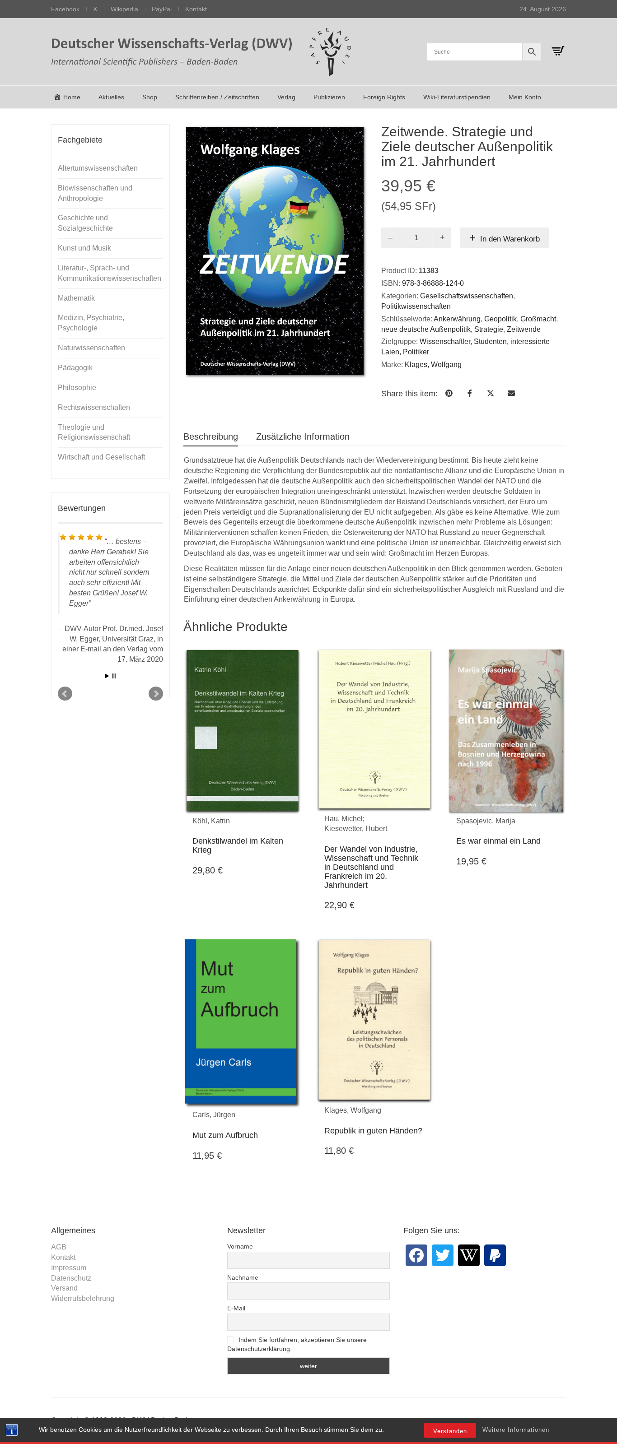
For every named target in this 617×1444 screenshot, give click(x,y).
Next (156, 813)
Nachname (242, 1277)
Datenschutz (71, 1278)
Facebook (65, 9)
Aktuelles (111, 97)
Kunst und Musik (84, 248)
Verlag (286, 97)
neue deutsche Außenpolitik (426, 329)
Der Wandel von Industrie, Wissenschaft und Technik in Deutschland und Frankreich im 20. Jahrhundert (371, 867)
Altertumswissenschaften (98, 168)
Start (107, 795)
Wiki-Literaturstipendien (457, 97)
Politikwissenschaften (416, 306)
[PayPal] (495, 1255)
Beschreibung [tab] (210, 436)
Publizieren (329, 97)
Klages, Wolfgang (433, 364)
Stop (114, 795)
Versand (64, 1288)
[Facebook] (416, 1255)
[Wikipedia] (469, 1255)
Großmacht (538, 319)
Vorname (240, 1246)
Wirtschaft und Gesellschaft (101, 457)
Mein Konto (525, 97)
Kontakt (196, 9)
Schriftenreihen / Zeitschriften (217, 97)
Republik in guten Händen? (373, 1130)
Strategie (488, 329)
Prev (65, 813)
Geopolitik (500, 319)
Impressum (68, 1268)
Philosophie (77, 387)
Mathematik (76, 298)
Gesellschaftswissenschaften (466, 296)
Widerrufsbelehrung (82, 1298)
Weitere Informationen (515, 1429)
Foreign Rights (384, 97)
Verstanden (450, 1431)
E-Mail (236, 1308)
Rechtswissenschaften (94, 407)
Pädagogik (75, 367)
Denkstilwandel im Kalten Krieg (237, 845)
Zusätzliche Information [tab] (303, 436)
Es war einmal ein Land (498, 840)
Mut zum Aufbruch (225, 1135)
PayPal (162, 9)
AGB (58, 1247)
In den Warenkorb (510, 239)
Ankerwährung (457, 319)
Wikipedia (124, 9)
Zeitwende (524, 329)
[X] (442, 1255)
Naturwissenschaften (91, 348)
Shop (149, 97)
